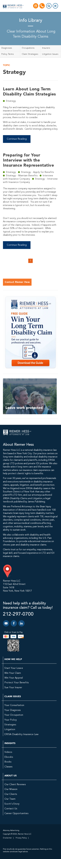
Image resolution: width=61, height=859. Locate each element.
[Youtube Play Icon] (6, 623)
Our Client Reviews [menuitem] (15, 784)
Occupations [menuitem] (28, 48)
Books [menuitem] (7, 762)
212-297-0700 (18, 614)
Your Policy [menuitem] (10, 720)
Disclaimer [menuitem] (7, 838)
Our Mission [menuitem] (10, 789)
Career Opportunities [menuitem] (16, 813)
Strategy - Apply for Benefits (37, 172)
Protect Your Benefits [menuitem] (16, 683)
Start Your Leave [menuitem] (13, 668)
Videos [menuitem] (8, 752)
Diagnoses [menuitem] (6, 48)
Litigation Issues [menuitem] (50, 54)
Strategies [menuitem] (10, 725)
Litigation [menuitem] (9, 729)
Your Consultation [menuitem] (14, 705)
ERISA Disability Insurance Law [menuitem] (21, 734)
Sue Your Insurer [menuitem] (13, 687)
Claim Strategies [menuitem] (30, 54)
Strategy (11, 101)
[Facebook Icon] (14, 623)
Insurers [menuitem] (46, 48)
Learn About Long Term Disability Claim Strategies (29, 91)
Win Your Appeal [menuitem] (13, 678)
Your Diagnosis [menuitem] (12, 710)
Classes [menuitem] (8, 767)
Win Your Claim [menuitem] (12, 673)
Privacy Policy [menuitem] (21, 838)
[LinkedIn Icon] (21, 623)
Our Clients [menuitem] (10, 794)
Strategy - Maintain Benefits (22, 176)
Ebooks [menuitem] (8, 757)
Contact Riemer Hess (17, 282)
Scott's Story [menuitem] (12, 804)
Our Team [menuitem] (9, 799)
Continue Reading (17, 139)
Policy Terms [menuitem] (7, 54)
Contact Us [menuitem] (10, 809)
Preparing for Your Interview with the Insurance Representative (28, 160)
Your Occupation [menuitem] (13, 715)
